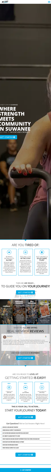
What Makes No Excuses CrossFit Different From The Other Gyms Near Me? (21, 439)
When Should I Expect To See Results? (12, 430)
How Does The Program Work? (10, 444)
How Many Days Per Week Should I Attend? (13, 441)
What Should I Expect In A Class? (11, 447)
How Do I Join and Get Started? (10, 427)
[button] (49, 2)
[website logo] (9, 2)
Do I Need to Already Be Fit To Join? (11, 436)
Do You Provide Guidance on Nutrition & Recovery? (16, 433)
